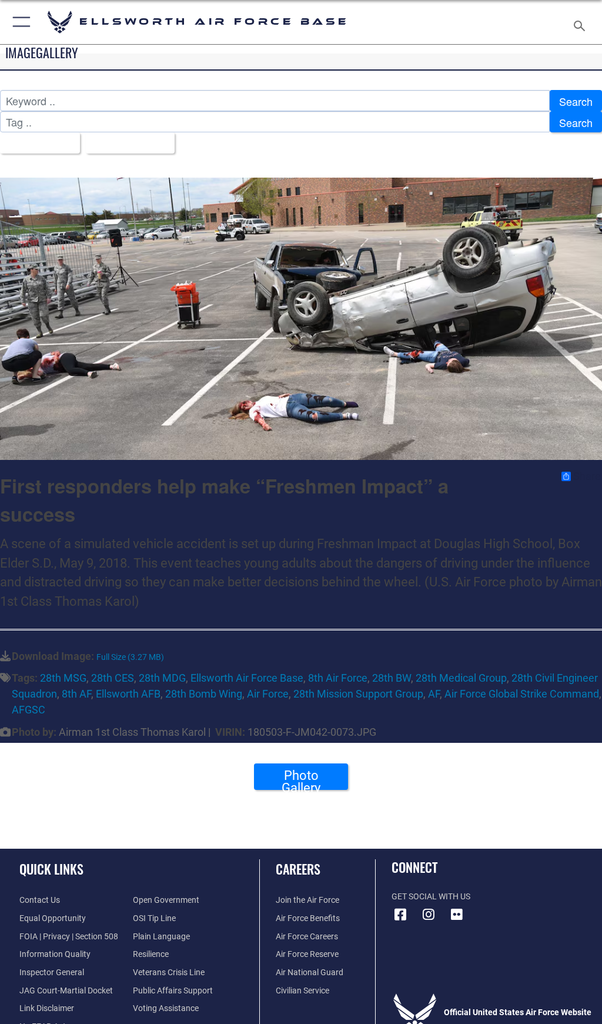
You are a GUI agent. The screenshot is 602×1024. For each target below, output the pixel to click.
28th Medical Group (461, 678)
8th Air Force (337, 678)
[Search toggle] (581, 22)
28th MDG (162, 678)
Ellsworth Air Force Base (246, 678)
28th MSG (63, 678)
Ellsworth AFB (128, 694)
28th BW (391, 678)
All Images (35, 143)
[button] (19, 22)
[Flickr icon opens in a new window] (457, 914)
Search (576, 101)
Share (587, 476)
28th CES (112, 678)
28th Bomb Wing (203, 694)
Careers (298, 868)
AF (434, 694)
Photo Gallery (301, 779)
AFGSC (28, 709)
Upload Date (126, 143)
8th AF (76, 694)
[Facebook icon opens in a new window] (400, 914)
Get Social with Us (431, 897)
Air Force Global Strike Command (521, 694)
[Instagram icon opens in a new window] (428, 914)
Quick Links (51, 868)
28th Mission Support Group (358, 694)
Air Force (268, 694)
